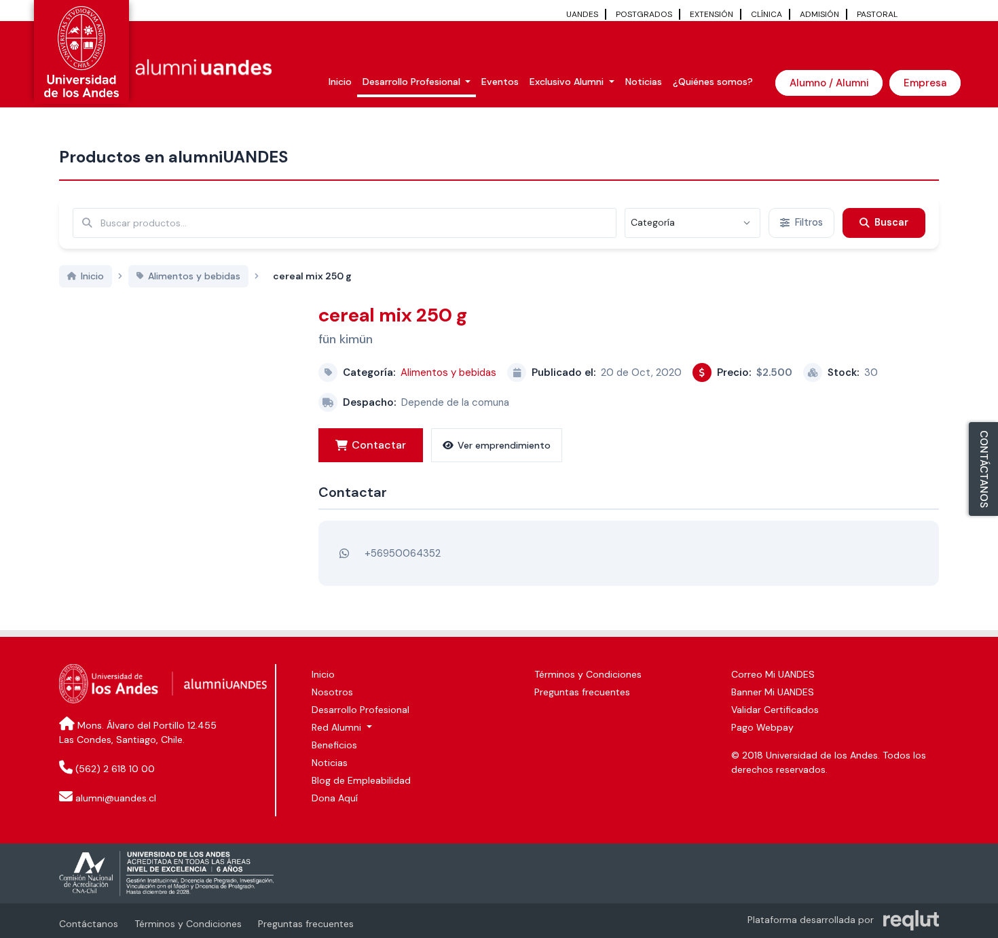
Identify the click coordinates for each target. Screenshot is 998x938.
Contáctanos (88, 924)
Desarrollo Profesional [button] (413, 81)
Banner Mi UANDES (772, 692)
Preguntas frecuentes (582, 692)
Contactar (379, 445)
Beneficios (334, 745)
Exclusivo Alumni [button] (568, 81)
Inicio (340, 81)
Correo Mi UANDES (773, 674)
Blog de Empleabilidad (361, 780)
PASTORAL (877, 14)
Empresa (925, 83)
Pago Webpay (762, 727)
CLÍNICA (766, 14)
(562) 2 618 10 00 (115, 769)
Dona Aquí (335, 798)
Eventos (500, 81)
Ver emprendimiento (504, 445)
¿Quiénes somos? (713, 81)
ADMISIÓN (819, 14)
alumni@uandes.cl (115, 798)
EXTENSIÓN (711, 14)
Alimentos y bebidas (448, 372)
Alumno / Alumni (829, 83)
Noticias (643, 81)
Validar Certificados (775, 710)
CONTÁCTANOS (984, 469)
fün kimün (345, 339)
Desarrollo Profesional (360, 710)
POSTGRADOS (644, 14)
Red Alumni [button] (338, 727)
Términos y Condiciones (588, 674)
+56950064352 (403, 553)
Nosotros (332, 692)
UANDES (582, 14)
